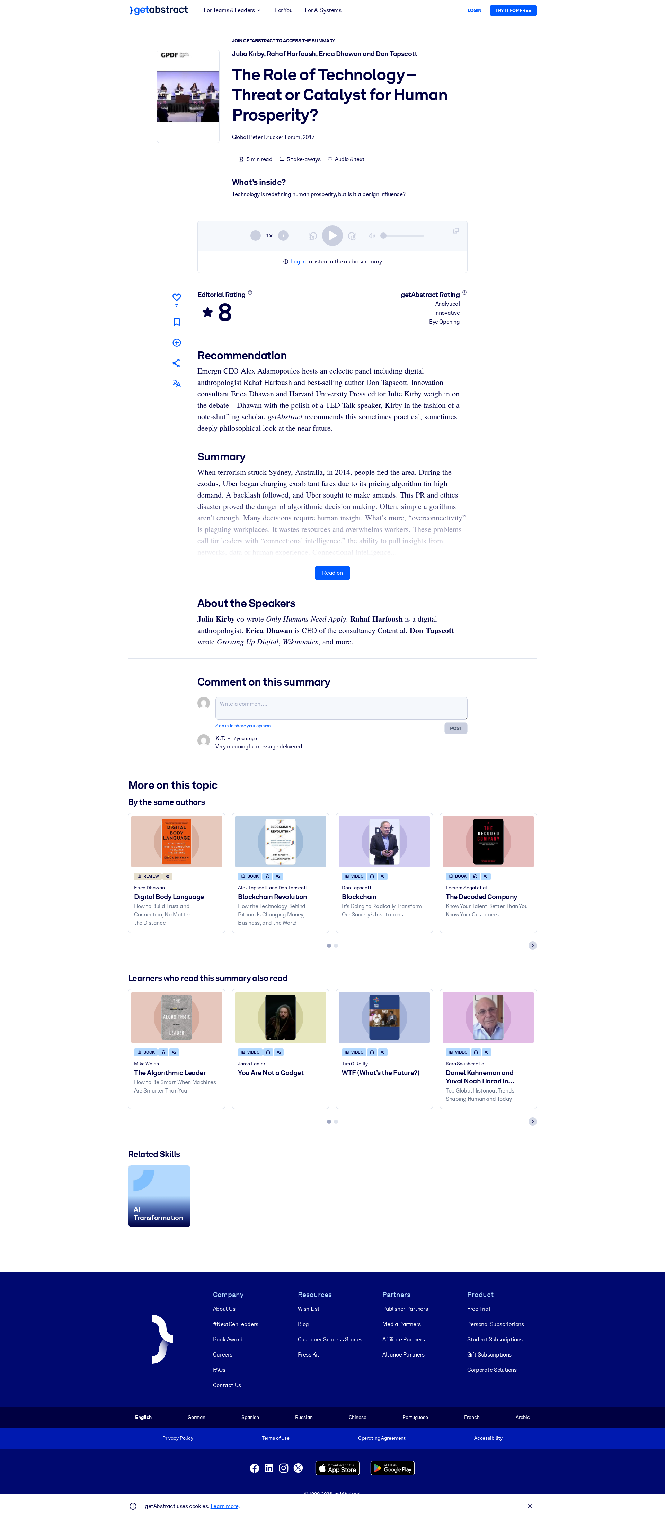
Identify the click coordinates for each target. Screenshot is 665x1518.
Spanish (250, 1417)
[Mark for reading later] (177, 322)
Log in (298, 261)
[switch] (332, 235)
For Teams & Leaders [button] (229, 10)
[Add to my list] (177, 342)
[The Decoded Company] (488, 841)
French (471, 1417)
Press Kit (308, 1354)
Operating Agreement (382, 1438)
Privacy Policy (177, 1438)
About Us (224, 1309)
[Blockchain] (384, 841)
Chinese (357, 1417)
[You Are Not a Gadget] (280, 1017)
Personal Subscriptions (495, 1324)
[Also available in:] (177, 383)
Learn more (224, 1506)
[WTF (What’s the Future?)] (384, 1017)
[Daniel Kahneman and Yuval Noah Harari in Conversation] (488, 1017)
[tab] (329, 946)
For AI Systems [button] (323, 10)
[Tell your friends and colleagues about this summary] (177, 363)
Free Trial (478, 1309)
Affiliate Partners (403, 1339)
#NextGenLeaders (235, 1324)
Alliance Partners (403, 1354)
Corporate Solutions (491, 1370)
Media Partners (401, 1324)
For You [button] (283, 10)
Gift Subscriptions (489, 1354)
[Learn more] (250, 292)
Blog (303, 1324)
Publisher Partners (405, 1309)
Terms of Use (276, 1438)
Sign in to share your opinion (243, 725)
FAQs (219, 1370)
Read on (332, 573)
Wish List (309, 1309)
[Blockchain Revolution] (280, 841)
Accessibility (488, 1438)
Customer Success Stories (330, 1339)
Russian (303, 1417)
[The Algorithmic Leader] (176, 1017)
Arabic (523, 1417)
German (196, 1417)
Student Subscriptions (495, 1339)
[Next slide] (533, 945)
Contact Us (227, 1385)
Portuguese (415, 1417)
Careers (222, 1354)
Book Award (228, 1339)
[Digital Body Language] (176, 841)
